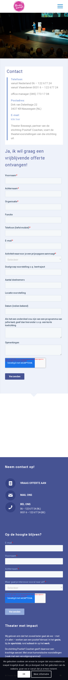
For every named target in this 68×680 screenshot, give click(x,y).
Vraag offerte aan (33, 483)
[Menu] (58, 6)
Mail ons (26, 494)
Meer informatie (41, 674)
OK (24, 674)
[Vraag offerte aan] (10, 483)
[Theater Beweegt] (28, 6)
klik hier (15, 119)
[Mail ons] (10, 495)
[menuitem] (58, 6)
